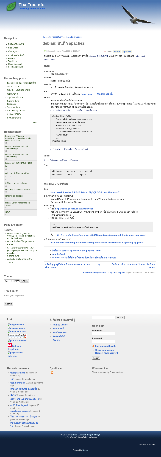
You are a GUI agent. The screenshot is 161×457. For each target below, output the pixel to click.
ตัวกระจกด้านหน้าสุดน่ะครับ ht (24, 399)
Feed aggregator (15, 67)
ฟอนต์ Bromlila (17, 383)
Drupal (90, 435)
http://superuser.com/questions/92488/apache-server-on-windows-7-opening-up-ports (96, 242)
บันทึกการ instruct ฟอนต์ (16, 183)
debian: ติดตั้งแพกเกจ (73, 37)
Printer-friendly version (94, 272)
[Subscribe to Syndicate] (52, 373)
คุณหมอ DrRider (60, 325)
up (99, 264)
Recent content (15, 64)
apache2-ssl (58, 254)
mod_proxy (88, 94)
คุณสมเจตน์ (58, 328)
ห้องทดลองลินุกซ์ (16, 44)
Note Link (12, 356)
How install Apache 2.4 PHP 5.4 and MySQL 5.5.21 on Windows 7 (84, 192)
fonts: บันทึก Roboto (14, 196)
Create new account (104, 350)
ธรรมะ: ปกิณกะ (14, 114)
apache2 (127, 52)
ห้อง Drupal (13, 48)
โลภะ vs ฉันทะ (14, 107)
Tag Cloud (12, 61)
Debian (74, 435)
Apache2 (82, 435)
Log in (111, 272)
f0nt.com (16, 346)
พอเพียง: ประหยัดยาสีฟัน (18, 90)
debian (117, 52)
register (121, 272)
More (35, 122)
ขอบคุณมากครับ (17, 373)
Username (97, 330)
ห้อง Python (13, 51)
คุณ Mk (56, 340)
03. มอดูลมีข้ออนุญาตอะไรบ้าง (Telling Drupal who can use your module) (22, 250)
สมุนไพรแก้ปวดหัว (15, 97)
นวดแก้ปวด (12, 94)
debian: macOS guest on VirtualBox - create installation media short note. (18, 138)
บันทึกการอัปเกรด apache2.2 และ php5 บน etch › (133, 266)
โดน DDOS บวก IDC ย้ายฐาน (23, 416)
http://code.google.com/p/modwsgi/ (74, 208)
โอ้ (11, 379)
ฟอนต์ (7, 212)
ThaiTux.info (31, 4)
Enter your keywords (14, 295)
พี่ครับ (13, 395)
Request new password (106, 353)
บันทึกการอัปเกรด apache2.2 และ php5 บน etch (76, 250)
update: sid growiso (20, 411)
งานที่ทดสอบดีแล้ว (16, 55)
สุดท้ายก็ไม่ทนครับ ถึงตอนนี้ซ (23, 389)
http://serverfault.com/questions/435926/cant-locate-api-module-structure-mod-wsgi (101, 235)
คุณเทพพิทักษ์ (59, 336)
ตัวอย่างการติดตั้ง (105, 94)
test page (11, 104)
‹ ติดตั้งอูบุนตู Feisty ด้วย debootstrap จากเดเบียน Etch (67, 266)
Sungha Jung (13, 101)
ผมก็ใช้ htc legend (19, 405)
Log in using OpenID (105, 346)
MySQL (97, 435)
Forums (11, 58)
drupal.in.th (13, 349)
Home (45, 37)
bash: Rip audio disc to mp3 (17, 190)
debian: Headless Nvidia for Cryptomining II (17, 147)
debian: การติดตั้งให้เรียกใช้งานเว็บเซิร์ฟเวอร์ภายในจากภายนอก (84, 257)
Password (97, 338)
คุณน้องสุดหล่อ (60, 332)
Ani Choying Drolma (16, 110)
